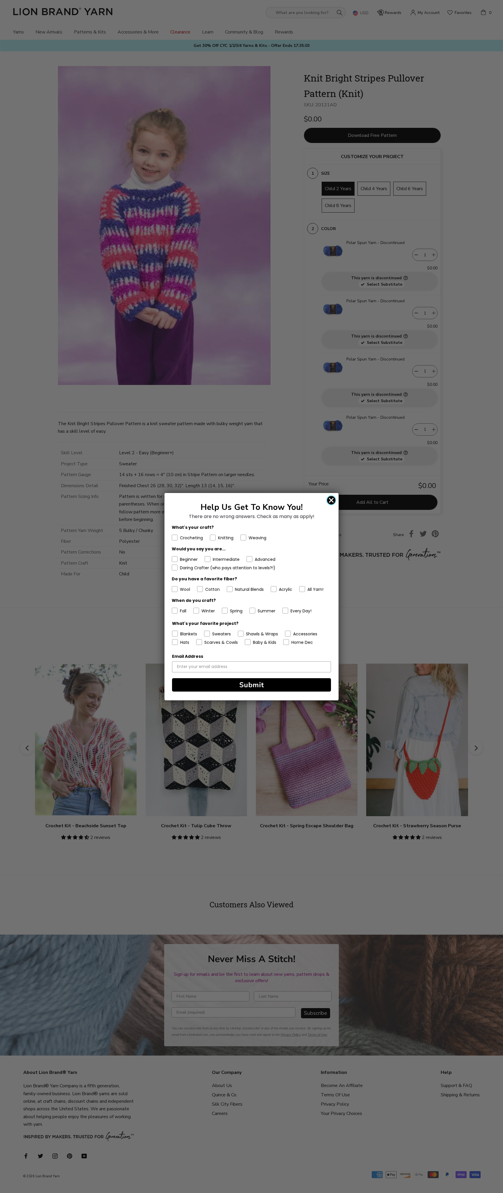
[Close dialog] (331, 500)
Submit (251, 685)
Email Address (187, 656)
